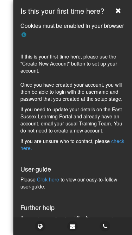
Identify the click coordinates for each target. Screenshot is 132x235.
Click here (48, 179)
